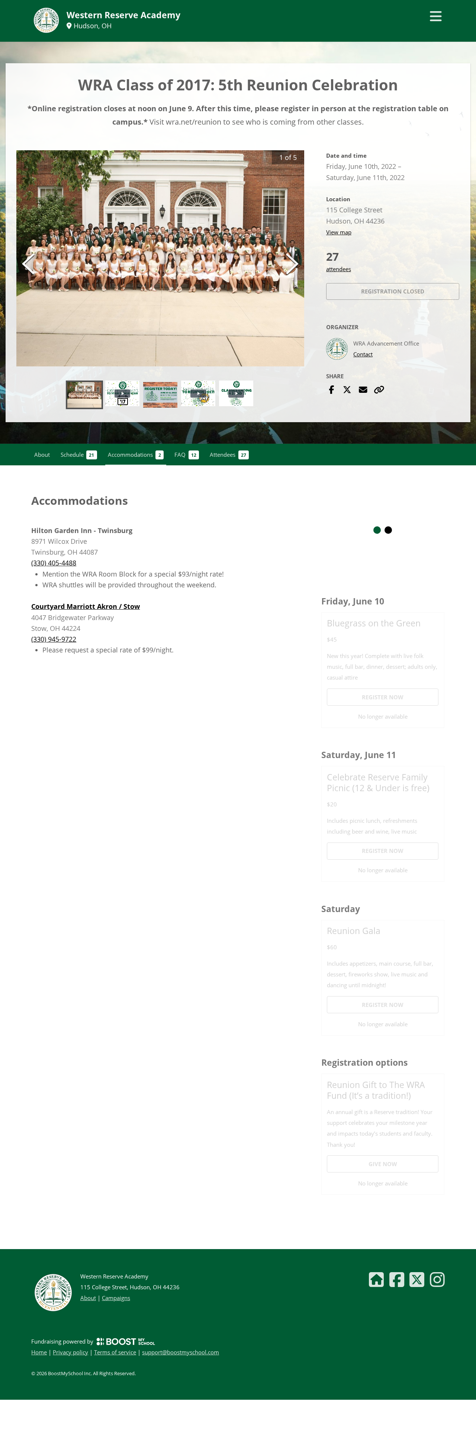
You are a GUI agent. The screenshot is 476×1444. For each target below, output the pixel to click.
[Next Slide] (292, 264)
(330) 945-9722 (53, 639)
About (88, 1298)
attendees (338, 269)
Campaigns (116, 1298)
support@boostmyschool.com (180, 1352)
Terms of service (115, 1352)
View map (338, 232)
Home (39, 1352)
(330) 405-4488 (53, 562)
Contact (363, 354)
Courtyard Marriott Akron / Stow (85, 606)
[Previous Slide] (28, 264)
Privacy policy (70, 1352)
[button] (160, 258)
